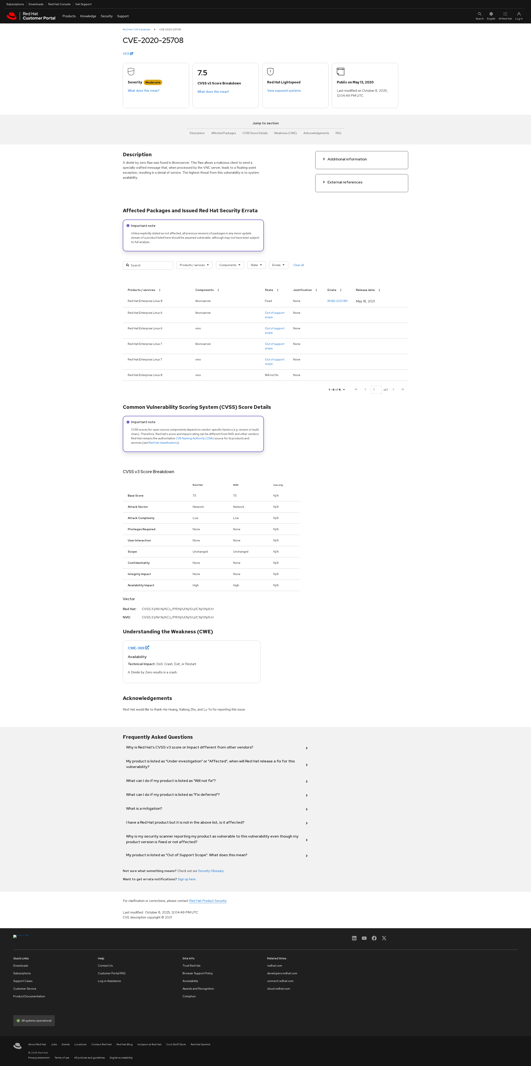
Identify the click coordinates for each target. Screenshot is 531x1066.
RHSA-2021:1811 (337, 301)
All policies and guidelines (89, 1057)
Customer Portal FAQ (111, 973)
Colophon (189, 996)
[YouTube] (364, 939)
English (491, 18)
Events (65, 1044)
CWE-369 (136, 648)
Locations (80, 1044)
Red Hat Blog (125, 1044)
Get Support (83, 4)
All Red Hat (505, 18)
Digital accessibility (121, 1057)
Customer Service (24, 988)
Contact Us (105, 965)
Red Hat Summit (200, 1044)
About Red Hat (37, 1044)
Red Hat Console (59, 4)
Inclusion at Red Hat (149, 1044)
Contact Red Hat (101, 1044)
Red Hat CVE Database (136, 29)
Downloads (36, 4)
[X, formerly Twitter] (384, 939)
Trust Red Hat (191, 965)
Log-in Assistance (109, 981)
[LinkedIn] (354, 939)
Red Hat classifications (163, 442)
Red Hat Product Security (207, 901)
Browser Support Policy (198, 973)
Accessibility (190, 981)
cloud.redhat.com (278, 988)
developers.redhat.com (282, 973)
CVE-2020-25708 (170, 29)
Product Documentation (29, 996)
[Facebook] (374, 939)
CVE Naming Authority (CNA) (195, 438)
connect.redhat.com (280, 981)
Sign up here (187, 879)
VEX (126, 53)
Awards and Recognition (198, 988)
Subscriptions (15, 4)
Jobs (54, 1044)
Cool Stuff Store (176, 1044)
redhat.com (274, 965)
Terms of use (62, 1057)
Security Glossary (210, 871)
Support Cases (22, 981)
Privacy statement (39, 1057)
